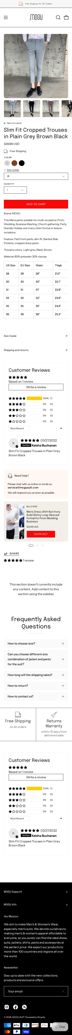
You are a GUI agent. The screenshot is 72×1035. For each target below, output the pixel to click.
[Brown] (14, 163)
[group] (36, 4)
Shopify (41, 1017)
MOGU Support (13, 891)
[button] (57, 17)
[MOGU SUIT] (36, 17)
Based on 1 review (21, 381)
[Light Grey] (7, 163)
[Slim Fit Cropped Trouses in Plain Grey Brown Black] (12, 108)
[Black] (22, 163)
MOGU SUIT (18, 1017)
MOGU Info (10, 904)
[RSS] (24, 1007)
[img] (30, 440)
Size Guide (10, 335)
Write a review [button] (36, 387)
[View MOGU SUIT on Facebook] (15, 1007)
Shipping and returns (16, 350)
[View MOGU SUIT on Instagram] (7, 1007)
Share (14, 553)
